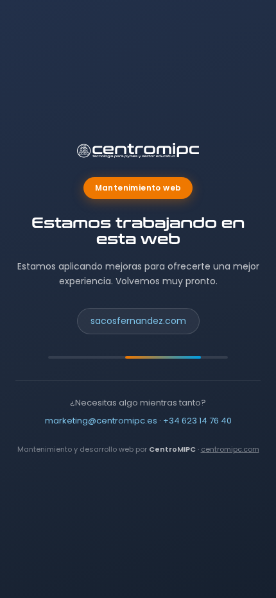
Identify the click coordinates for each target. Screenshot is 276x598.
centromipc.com (230, 449)
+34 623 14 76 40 (197, 420)
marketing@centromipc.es (101, 420)
